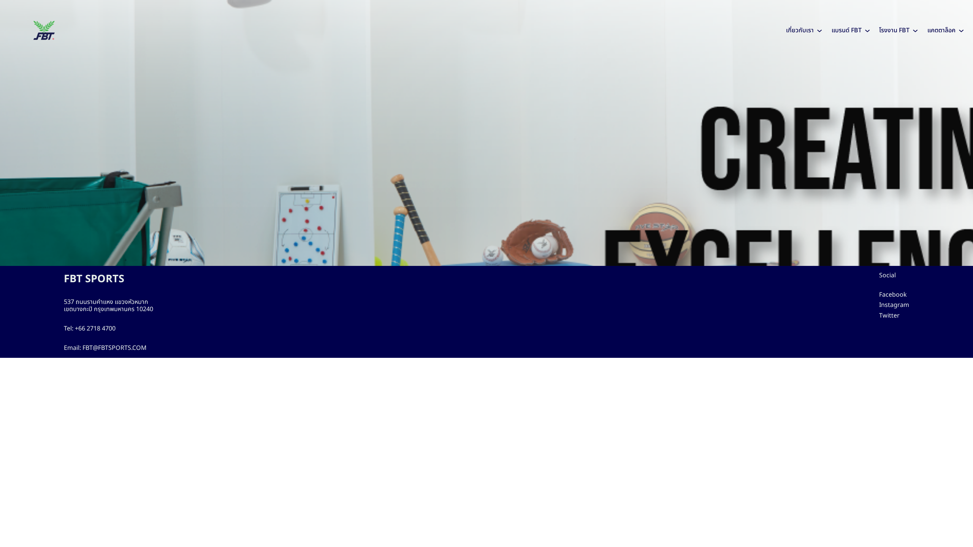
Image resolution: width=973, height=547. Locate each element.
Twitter (889, 315)
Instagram (894, 305)
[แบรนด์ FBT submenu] (867, 30)
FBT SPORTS (94, 279)
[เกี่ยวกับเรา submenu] (819, 30)
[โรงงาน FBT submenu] (915, 30)
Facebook (893, 294)
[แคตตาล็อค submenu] (961, 30)
